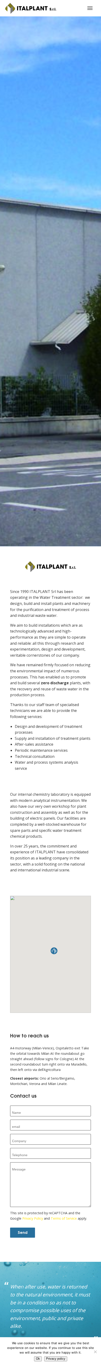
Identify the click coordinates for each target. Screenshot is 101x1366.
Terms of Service (64, 1218)
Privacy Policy (32, 1218)
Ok (38, 1358)
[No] (95, 1351)
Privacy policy (55, 1358)
